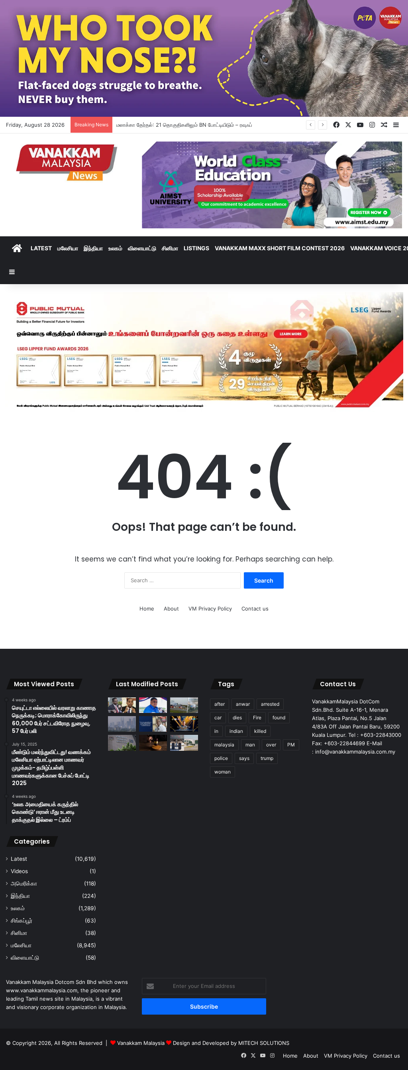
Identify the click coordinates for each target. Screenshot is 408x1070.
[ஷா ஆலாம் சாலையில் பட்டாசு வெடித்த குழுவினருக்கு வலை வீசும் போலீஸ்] (184, 705)
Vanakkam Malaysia (141, 1043)
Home (146, 608)
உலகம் (115, 248)
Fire (257, 718)
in (216, 731)
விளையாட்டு (142, 248)
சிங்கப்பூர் (21, 920)
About (171, 608)
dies (237, 718)
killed (260, 731)
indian (236, 731)
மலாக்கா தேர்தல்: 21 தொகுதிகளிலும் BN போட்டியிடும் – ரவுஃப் (184, 125)
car (218, 718)
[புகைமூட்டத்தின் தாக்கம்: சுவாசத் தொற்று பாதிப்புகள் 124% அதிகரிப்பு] (122, 724)
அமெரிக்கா (24, 883)
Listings (196, 248)
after (219, 704)
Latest (41, 248)
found (279, 718)
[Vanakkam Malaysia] (68, 162)
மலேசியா (67, 248)
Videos (19, 871)
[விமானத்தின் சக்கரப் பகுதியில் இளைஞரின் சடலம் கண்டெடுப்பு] (184, 742)
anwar (243, 704)
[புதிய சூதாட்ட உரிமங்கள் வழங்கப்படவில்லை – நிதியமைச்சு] (122, 742)
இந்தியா (93, 248)
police (221, 758)
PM (291, 745)
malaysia (224, 745)
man (250, 745)
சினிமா (170, 248)
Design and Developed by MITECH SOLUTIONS (231, 1043)
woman (222, 772)
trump (267, 758)
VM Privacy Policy (210, 608)
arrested (270, 704)
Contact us (255, 608)
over (271, 745)
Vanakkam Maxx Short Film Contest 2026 (280, 248)
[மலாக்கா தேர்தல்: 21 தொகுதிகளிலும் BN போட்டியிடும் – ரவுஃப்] (153, 705)
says (244, 758)
